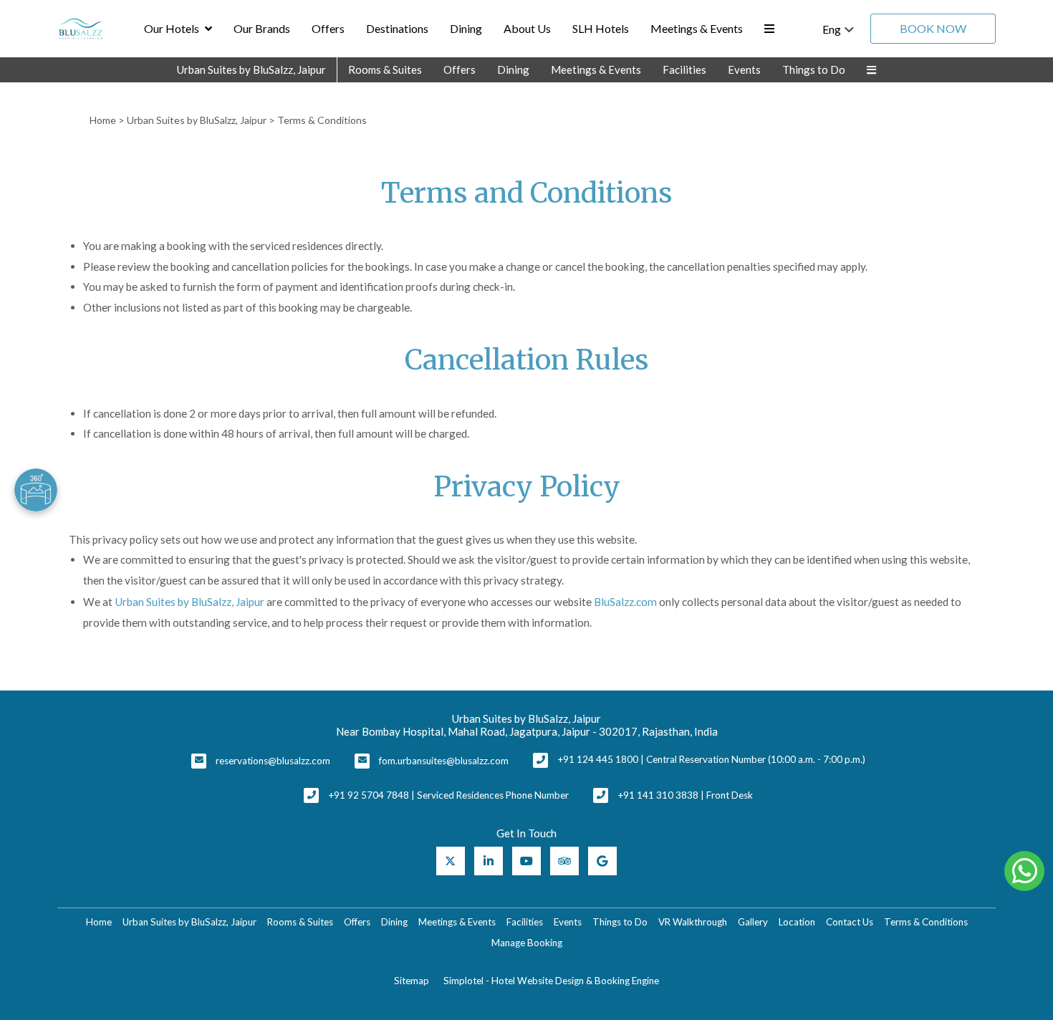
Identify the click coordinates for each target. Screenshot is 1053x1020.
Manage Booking (526, 942)
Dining (466, 28)
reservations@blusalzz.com (273, 760)
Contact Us (849, 922)
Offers (328, 28)
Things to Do (813, 69)
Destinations (397, 28)
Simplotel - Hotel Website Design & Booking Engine (551, 980)
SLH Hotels (600, 28)
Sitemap (411, 980)
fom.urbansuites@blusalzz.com (444, 760)
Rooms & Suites (385, 69)
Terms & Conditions (926, 922)
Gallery (753, 922)
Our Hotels (171, 28)
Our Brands (262, 28)
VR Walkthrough (692, 922)
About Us (527, 28)
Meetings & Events (696, 28)
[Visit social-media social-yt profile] (526, 861)
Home (103, 120)
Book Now (933, 28)
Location (797, 922)
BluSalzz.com (625, 601)
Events (744, 69)
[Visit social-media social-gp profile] (602, 861)
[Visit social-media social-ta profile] (564, 861)
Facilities (684, 69)
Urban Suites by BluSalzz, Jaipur (251, 69)
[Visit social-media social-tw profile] (450, 861)
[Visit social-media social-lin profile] (488, 861)
